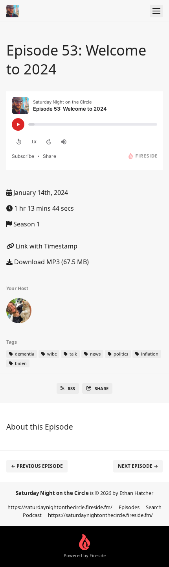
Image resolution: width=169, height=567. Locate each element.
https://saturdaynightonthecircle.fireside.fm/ (59, 507)
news (95, 354)
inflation (149, 354)
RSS (71, 388)
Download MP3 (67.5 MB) (51, 262)
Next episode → (138, 466)
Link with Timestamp (45, 246)
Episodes (129, 507)
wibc (51, 354)
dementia (24, 354)
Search (154, 507)
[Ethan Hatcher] (18, 312)
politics (120, 354)
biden (20, 363)
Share (101, 388)
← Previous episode (37, 466)
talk (72, 354)
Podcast (32, 515)
